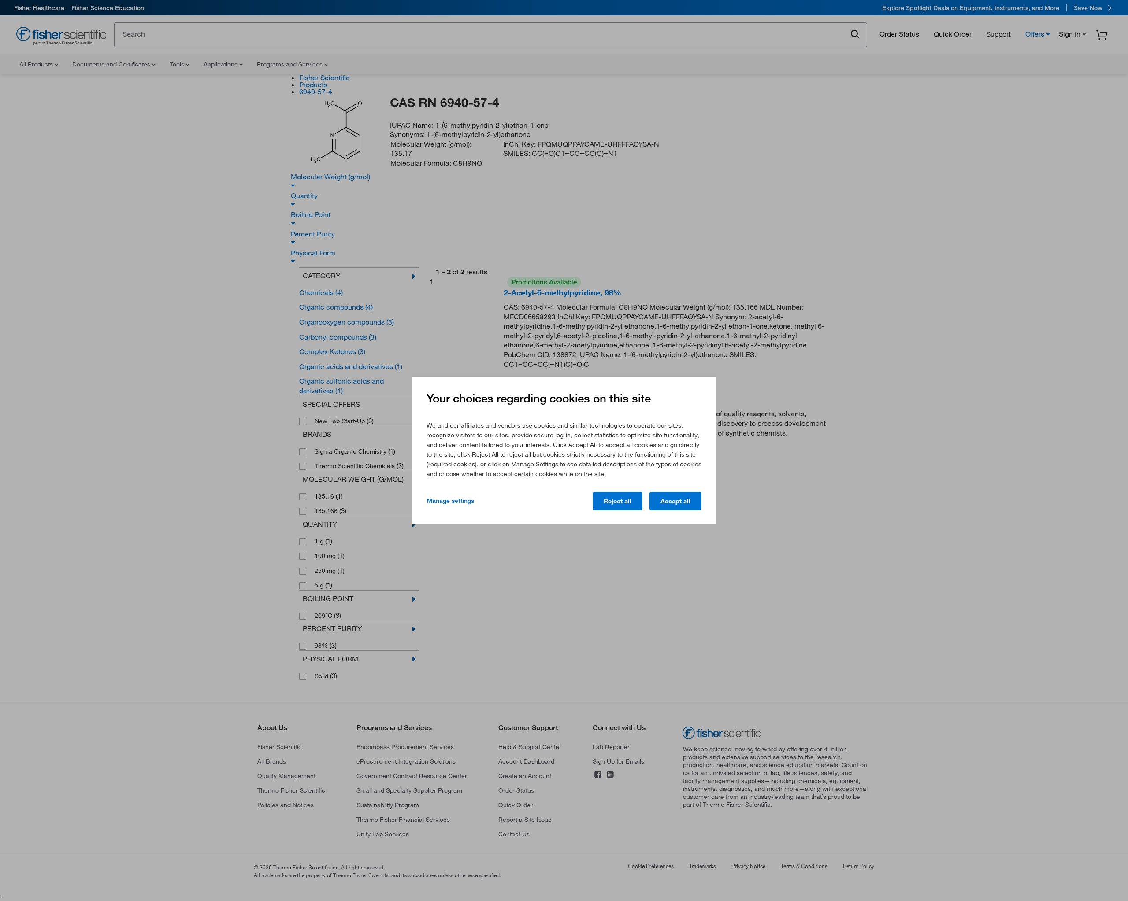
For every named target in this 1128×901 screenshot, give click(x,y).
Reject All (617, 501)
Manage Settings (450, 501)
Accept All (675, 501)
